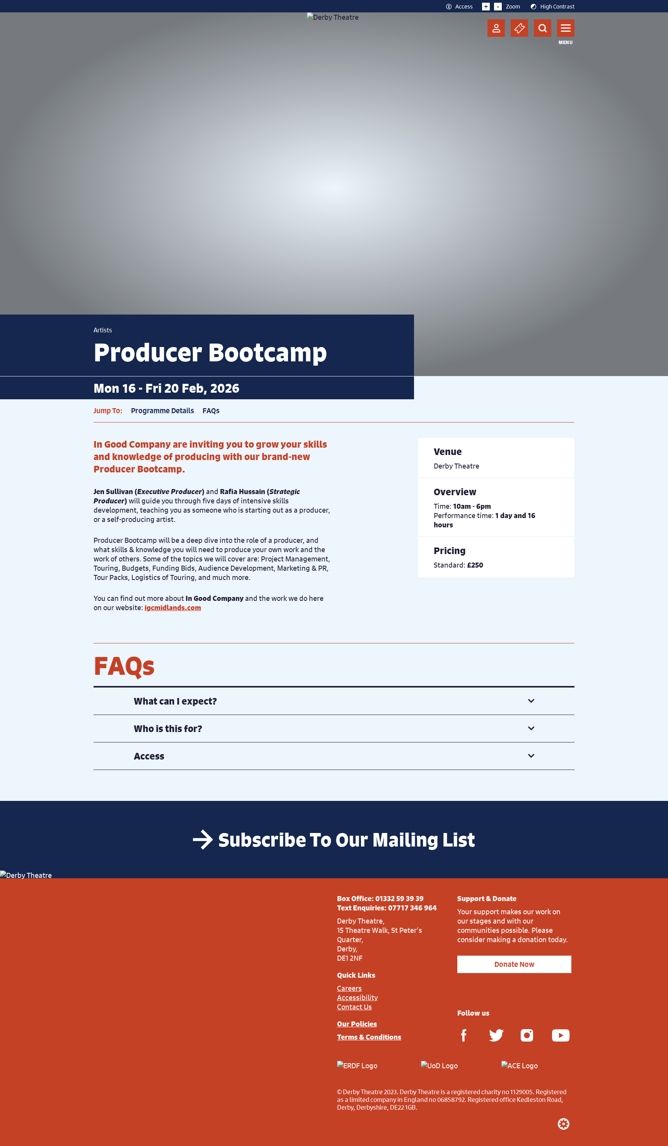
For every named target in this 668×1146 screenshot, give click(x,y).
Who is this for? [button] (168, 728)
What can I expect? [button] (175, 701)
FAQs (211, 410)
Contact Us (354, 1006)
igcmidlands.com (173, 607)
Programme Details (162, 410)
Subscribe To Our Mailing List (346, 839)
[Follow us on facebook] (463, 1034)
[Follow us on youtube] (558, 1034)
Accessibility (357, 997)
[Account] (496, 28)
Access (464, 6)
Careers (349, 988)
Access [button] (149, 756)
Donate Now (514, 964)
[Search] (542, 28)
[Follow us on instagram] (527, 1034)
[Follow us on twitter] (495, 1034)
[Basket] (519, 28)
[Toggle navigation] (565, 28)
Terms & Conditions (369, 1037)
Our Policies (357, 1023)
